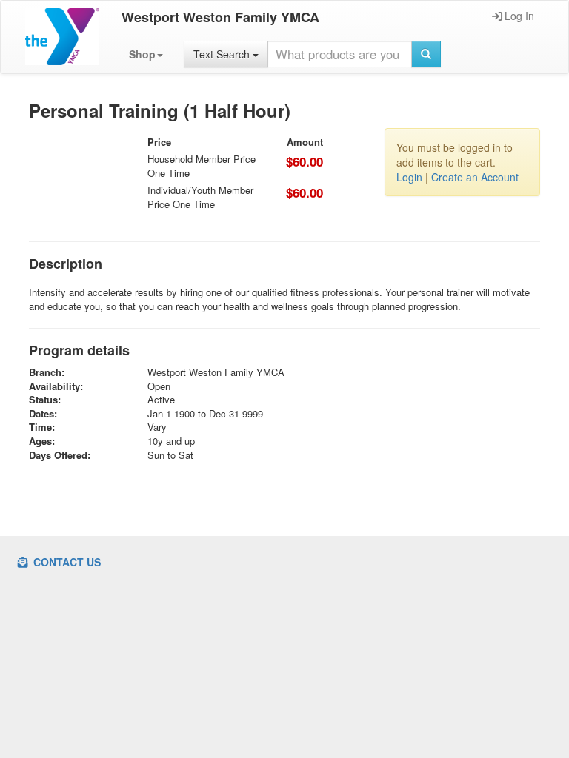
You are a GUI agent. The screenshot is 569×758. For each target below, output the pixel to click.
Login (409, 177)
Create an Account (475, 177)
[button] (146, 54)
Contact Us (65, 561)
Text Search (223, 54)
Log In (519, 15)
